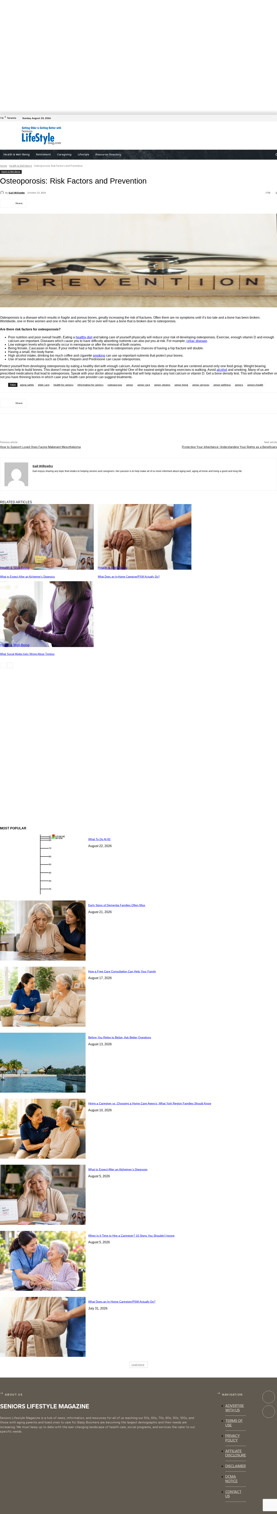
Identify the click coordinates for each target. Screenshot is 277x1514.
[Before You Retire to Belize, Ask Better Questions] (43, 1063)
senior (129, 384)
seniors (239, 384)
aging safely (27, 384)
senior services (200, 384)
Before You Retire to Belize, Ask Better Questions (119, 1037)
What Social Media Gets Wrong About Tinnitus (27, 654)
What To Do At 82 (99, 839)
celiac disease (196, 341)
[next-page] (10, 665)
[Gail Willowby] (2, 193)
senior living (181, 384)
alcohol (222, 369)
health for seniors (63, 384)
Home (3, 166)
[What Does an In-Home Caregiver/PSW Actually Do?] (144, 537)
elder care (43, 384)
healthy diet (84, 337)
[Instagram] (268, 1411)
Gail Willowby (17, 192)
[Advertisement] (157, 136)
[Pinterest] (66, 203)
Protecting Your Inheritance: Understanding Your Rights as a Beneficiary (229, 447)
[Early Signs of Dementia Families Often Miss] (43, 930)
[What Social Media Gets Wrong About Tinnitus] (47, 614)
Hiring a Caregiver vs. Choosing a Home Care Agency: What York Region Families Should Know (149, 1103)
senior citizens (162, 384)
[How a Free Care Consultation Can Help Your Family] (43, 997)
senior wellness (222, 384)
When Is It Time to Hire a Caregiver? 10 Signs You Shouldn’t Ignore (131, 1235)
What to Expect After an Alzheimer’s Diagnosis (27, 576)
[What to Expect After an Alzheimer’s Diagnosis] (47, 537)
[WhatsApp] (81, 203)
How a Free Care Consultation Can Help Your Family (122, 971)
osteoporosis (114, 384)
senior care (143, 384)
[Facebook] (274, 118)
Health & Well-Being (20, 166)
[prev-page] (3, 665)
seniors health (255, 384)
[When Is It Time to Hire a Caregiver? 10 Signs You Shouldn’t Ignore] (43, 1261)
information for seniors (90, 384)
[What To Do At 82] (43, 864)
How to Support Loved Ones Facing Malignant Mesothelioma (40, 447)
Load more (138, 1364)
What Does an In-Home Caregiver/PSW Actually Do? (129, 576)
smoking (99, 355)
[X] (51, 203)
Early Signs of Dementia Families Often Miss (116, 905)
